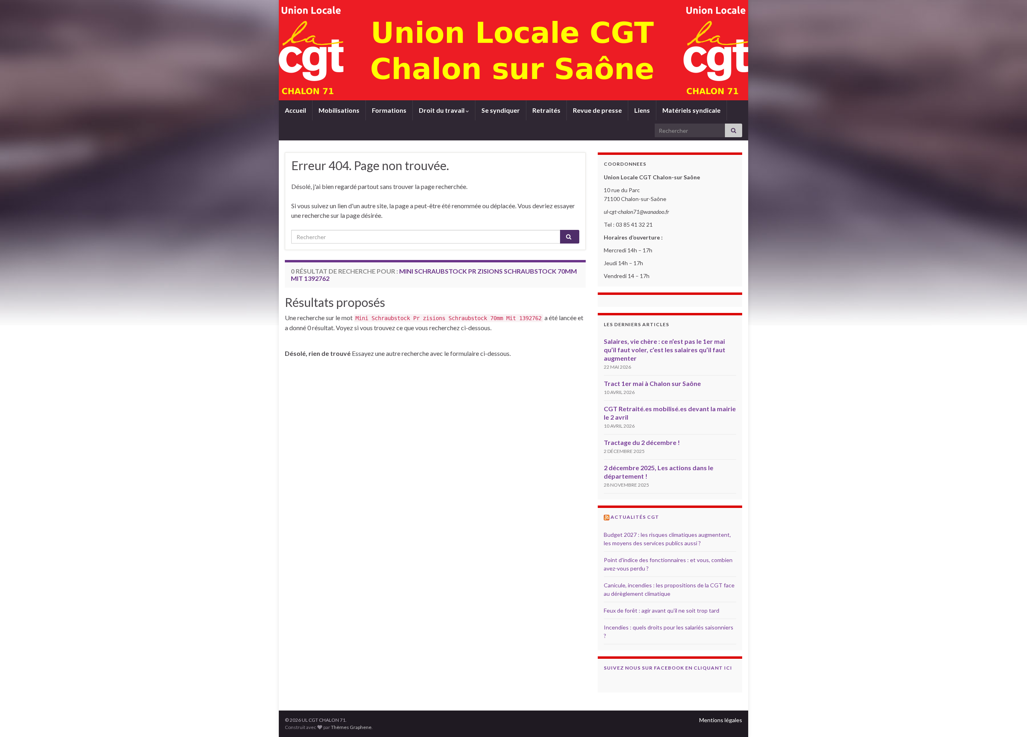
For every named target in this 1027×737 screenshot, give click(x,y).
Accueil (295, 110)
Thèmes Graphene (351, 727)
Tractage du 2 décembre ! (642, 442)
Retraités (546, 110)
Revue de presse (597, 110)
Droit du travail (442, 110)
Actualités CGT (635, 517)
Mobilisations (339, 110)
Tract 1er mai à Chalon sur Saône (652, 383)
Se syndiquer (500, 110)
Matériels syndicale (691, 110)
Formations (389, 110)
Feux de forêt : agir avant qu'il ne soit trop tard (661, 610)
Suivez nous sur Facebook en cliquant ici (668, 668)
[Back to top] (1009, 719)
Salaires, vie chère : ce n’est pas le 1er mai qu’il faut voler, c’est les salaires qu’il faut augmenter (664, 349)
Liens (642, 110)
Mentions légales (720, 720)
